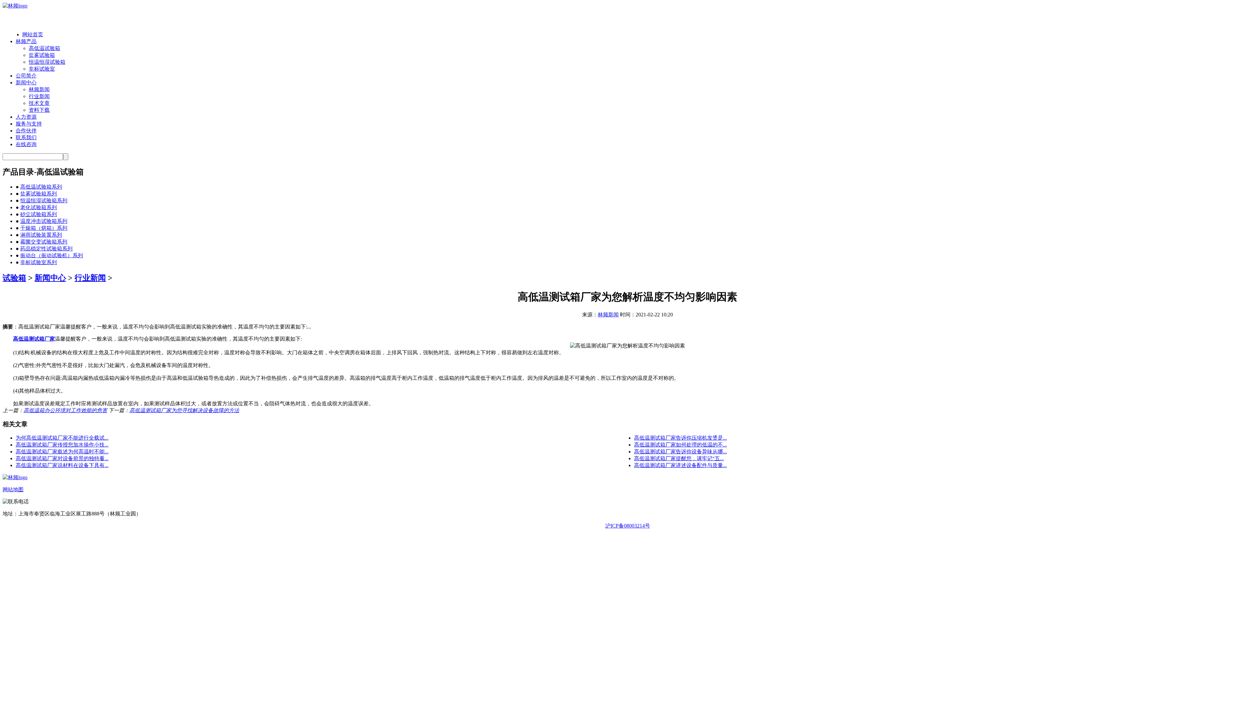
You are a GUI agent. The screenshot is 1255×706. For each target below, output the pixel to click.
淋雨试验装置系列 (41, 235)
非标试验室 (42, 69)
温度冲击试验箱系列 (43, 221)
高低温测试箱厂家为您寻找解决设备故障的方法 (184, 410)
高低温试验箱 (44, 48)
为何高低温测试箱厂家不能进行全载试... (62, 438)
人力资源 (26, 117)
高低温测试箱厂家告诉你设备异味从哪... (680, 451)
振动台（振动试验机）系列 (51, 255)
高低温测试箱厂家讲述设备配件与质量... (680, 465)
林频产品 (26, 41)
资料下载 (39, 110)
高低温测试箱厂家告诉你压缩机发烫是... (680, 438)
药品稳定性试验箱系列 (46, 248)
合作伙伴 (26, 130)
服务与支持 (29, 123)
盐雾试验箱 (42, 55)
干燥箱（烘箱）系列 (43, 228)
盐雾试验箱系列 (38, 193)
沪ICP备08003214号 (627, 526)
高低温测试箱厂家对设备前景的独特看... (62, 458)
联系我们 (26, 137)
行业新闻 (39, 96)
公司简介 (26, 75)
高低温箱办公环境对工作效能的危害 (65, 410)
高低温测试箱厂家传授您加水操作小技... (62, 444)
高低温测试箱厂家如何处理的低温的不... (680, 444)
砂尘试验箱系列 (38, 214)
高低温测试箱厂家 (34, 339)
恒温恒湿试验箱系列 (43, 200)
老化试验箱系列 (38, 207)
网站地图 (13, 489)
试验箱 (14, 278)
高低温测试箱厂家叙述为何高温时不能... (62, 451)
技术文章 (39, 103)
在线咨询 (26, 144)
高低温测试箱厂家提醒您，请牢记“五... (679, 458)
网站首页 (32, 34)
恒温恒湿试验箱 (47, 62)
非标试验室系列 (38, 262)
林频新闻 (39, 89)
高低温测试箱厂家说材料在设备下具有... (62, 465)
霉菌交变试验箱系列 (43, 241)
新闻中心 (26, 82)
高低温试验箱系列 (41, 187)
